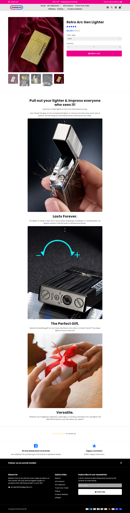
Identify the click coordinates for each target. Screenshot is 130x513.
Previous (11, 45)
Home (43, 6)
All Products (68, 6)
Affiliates (52, 9)
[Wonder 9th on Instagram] (9, 2)
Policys (57, 491)
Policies (61, 9)
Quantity (70, 43)
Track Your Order (82, 6)
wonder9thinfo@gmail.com (20, 487)
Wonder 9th (23, 509)
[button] (72, 26)
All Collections (54, 6)
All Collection (60, 485)
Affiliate (58, 497)
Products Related (75, 9)
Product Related (61, 494)
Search (58, 478)
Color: (71, 35)
